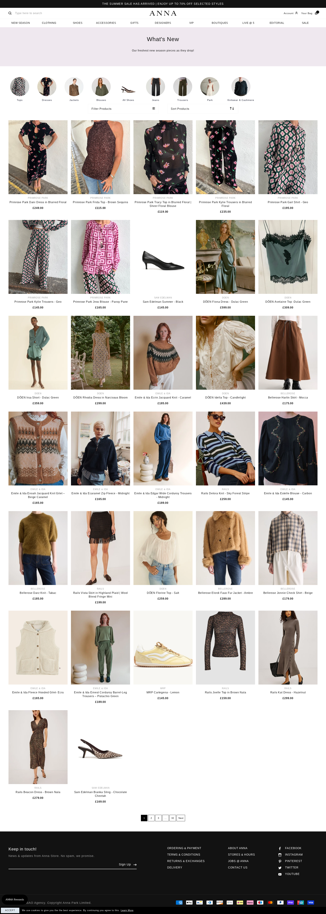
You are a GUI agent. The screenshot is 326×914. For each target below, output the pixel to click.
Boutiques (220, 22)
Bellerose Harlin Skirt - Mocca (288, 397)
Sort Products (180, 108)
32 (172, 818)
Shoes (78, 22)
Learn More (127, 910)
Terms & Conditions (183, 854)
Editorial (277, 22)
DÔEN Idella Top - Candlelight (225, 397)
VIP (191, 22)
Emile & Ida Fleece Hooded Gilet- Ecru (38, 692)
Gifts (134, 22)
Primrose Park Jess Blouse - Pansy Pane (100, 301)
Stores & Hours (241, 854)
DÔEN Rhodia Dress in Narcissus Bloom (100, 397)
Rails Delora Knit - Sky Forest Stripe (225, 493)
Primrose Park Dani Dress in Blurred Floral (38, 202)
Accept (10, 910)
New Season (20, 22)
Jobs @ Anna (238, 861)
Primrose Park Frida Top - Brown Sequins (100, 202)
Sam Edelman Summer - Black (163, 301)
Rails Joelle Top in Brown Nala (225, 692)
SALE (305, 22)
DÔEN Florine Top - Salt (163, 592)
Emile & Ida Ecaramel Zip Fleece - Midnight (100, 493)
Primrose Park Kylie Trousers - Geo (37, 301)
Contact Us (238, 867)
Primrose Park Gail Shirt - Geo (288, 202)
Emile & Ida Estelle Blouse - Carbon (288, 493)
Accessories (106, 22)
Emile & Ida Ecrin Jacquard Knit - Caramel (163, 397)
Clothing (49, 22)
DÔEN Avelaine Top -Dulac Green (288, 301)
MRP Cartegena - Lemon (163, 692)
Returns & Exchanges (186, 861)
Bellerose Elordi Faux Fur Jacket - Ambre (225, 592)
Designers (163, 22)
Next (180, 818)
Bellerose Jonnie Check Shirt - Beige (288, 592)
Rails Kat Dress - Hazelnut (288, 692)
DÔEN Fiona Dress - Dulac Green (225, 301)
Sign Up (125, 864)
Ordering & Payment (184, 848)
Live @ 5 (248, 22)
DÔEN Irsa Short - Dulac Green (38, 397)
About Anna (238, 848)
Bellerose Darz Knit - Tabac (38, 592)
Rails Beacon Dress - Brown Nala (38, 792)
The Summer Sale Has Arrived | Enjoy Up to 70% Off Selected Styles (163, 3)
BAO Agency (35, 902)
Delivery (174, 867)
